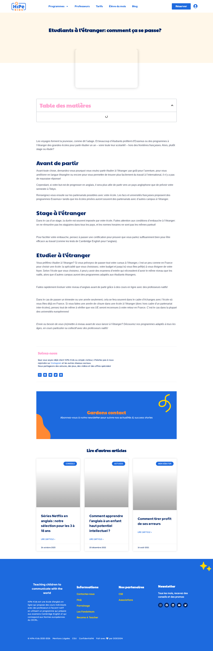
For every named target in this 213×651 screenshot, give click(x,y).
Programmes (56, 6)
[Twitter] (56, 375)
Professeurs (82, 6)
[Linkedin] (61, 375)
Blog (135, 6)
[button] (172, 105)
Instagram (56, 363)
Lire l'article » (48, 539)
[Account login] (195, 6)
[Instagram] (40, 375)
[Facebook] (45, 375)
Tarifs (99, 6)
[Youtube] (50, 375)
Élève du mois (117, 6)
